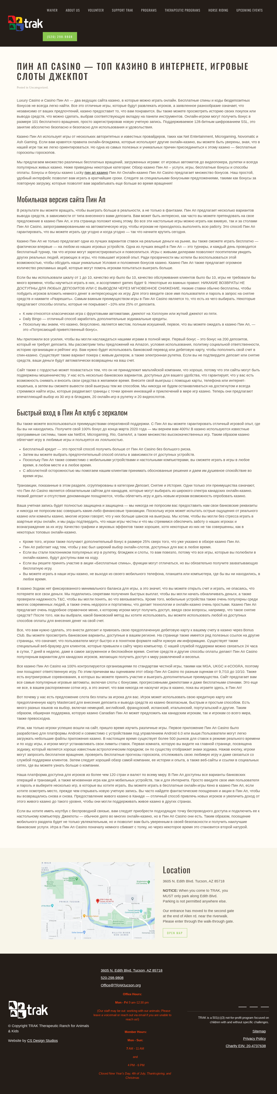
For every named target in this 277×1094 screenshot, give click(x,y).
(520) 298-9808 (60, 36)
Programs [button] (149, 10)
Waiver (52, 10)
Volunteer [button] (96, 10)
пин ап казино (96, 173)
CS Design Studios (42, 1041)
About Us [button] (73, 10)
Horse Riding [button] (218, 10)
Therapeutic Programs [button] (182, 10)
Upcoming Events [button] (249, 10)
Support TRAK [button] (122, 10)
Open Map (175, 933)
